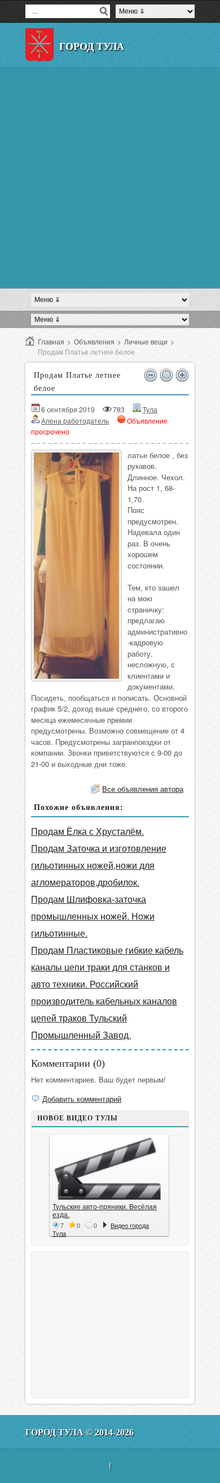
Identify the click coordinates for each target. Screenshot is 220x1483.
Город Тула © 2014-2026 (79, 1432)
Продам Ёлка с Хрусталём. (87, 831)
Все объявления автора (142, 788)
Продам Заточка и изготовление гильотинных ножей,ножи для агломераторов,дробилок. (98, 865)
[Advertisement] (110, 178)
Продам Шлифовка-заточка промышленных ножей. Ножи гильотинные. (93, 916)
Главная (51, 341)
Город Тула (91, 46)
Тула (150, 409)
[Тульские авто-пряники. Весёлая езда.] (109, 1169)
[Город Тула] (39, 45)
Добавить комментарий (81, 1098)
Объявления (94, 341)
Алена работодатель (75, 420)
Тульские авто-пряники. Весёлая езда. (104, 1210)
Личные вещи (146, 341)
